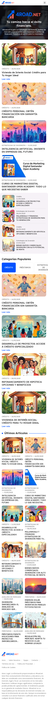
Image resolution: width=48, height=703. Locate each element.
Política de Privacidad (25, 664)
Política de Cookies (9, 667)
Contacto (34, 660)
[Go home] (9, 2)
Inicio (4, 660)
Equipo (25, 660)
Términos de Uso (8, 664)
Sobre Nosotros (14, 660)
